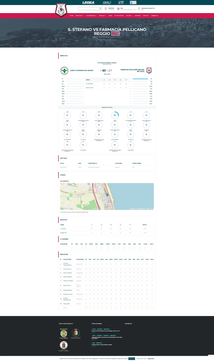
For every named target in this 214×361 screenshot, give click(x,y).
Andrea (67, 294)
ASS (96, 244)
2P (86, 244)
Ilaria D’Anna (67, 285)
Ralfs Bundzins (67, 290)
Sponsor (138, 15)
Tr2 (76, 244)
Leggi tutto (150, 358)
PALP (113, 244)
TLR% (145, 244)
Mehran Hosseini (68, 281)
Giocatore (67, 259)
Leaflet (132, 209)
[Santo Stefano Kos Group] (64, 71)
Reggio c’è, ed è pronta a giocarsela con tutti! (106, 331)
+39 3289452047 (111, 9)
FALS (151, 244)
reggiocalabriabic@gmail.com (127, 9)
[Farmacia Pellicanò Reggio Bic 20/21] (149, 71)
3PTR (91, 244)
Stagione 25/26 (90, 15)
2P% (124, 244)
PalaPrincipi (64, 181)
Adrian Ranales (67, 277)
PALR (108, 244)
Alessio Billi (66, 304)
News (110, 15)
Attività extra (119, 15)
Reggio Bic (79, 15)
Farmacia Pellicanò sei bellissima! (102, 344)
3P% (134, 244)
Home (71, 15)
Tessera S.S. (154, 15)
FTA (139, 244)
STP (119, 244)
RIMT (102, 244)
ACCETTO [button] (131, 358)
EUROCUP (102, 15)
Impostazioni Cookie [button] (141, 358)
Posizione (63, 244)
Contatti (146, 15)
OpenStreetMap (144, 209)
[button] (107, 194)
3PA (129, 244)
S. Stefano (63, 228)
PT (72, 244)
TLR (81, 244)
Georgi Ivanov (67, 269)
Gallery (128, 15)
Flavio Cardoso (67, 273)
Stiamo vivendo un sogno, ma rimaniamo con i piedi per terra (107, 338)
